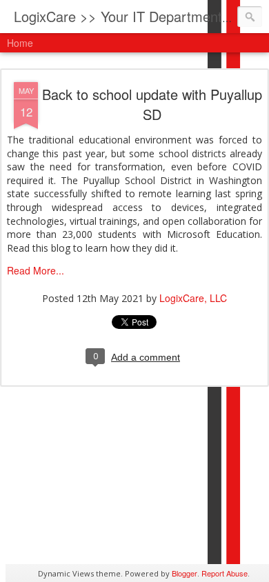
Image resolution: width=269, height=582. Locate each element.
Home (20, 43)
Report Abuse (224, 573)
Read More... (35, 270)
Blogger (184, 573)
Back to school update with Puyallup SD (152, 104)
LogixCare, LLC (193, 298)
